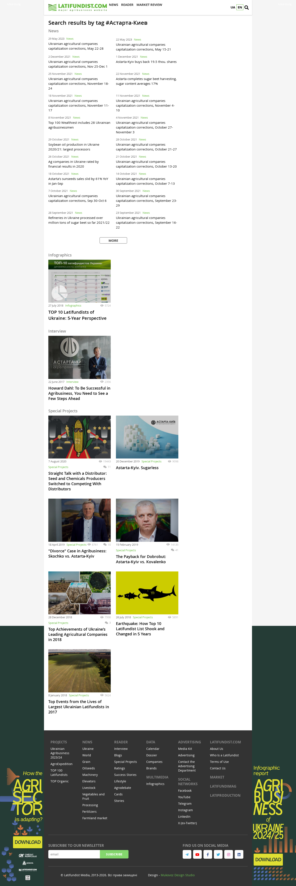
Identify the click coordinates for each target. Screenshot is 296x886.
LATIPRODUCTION (225, 795)
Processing (90, 805)
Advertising (189, 742)
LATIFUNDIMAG (223, 786)
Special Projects (58, 467)
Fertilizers (89, 811)
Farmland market (94, 818)
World (86, 755)
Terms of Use (219, 762)
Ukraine (88, 749)
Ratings (119, 768)
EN (240, 7)
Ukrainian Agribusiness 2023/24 (59, 753)
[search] (246, 7)
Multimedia (157, 777)
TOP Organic (59, 781)
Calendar (152, 749)
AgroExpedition (61, 764)
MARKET (217, 777)
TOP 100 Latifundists (59, 772)
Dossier (151, 755)
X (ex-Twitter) (187, 823)
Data (150, 742)
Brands (151, 768)
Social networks (188, 781)
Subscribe (114, 854)
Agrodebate (122, 788)
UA (233, 7)
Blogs (118, 755)
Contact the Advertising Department (187, 766)
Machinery (90, 775)
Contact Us (218, 768)
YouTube (184, 797)
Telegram (185, 803)
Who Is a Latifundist (224, 755)
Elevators (89, 781)
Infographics (73, 305)
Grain (86, 762)
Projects (58, 742)
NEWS (87, 742)
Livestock (88, 788)
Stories (119, 801)
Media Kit (185, 749)
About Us (216, 749)
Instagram (185, 810)
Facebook (185, 790)
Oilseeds (88, 768)
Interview (72, 382)
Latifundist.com (225, 742)
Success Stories (125, 775)
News (69, 39)
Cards (118, 794)
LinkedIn (184, 816)
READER (121, 742)
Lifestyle (120, 781)
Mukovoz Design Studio (178, 875)
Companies (154, 762)
